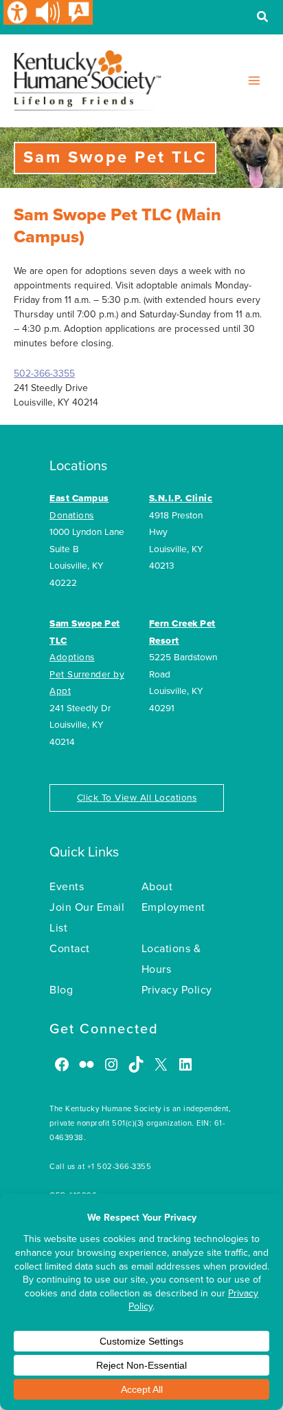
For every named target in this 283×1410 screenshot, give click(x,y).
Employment (173, 907)
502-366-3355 (44, 373)
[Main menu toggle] (254, 80)
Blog (61, 990)
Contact (69, 949)
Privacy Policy (177, 990)
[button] (263, 18)
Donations (71, 515)
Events (66, 887)
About (157, 887)
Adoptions (72, 657)
